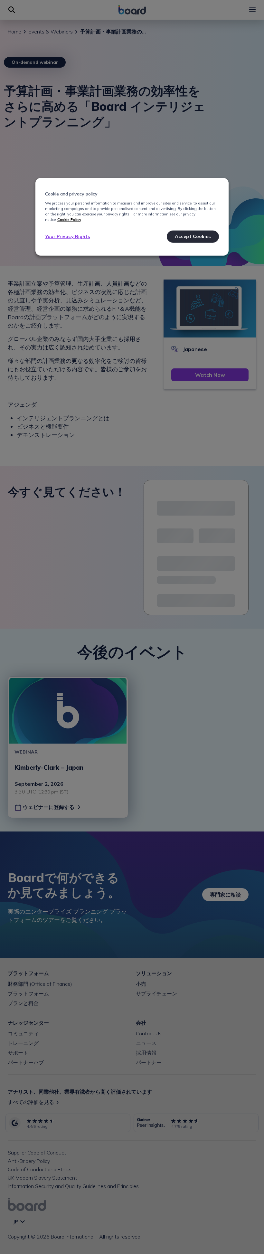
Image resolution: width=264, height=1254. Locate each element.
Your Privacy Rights (67, 236)
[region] (132, 217)
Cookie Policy (69, 219)
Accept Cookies (193, 236)
